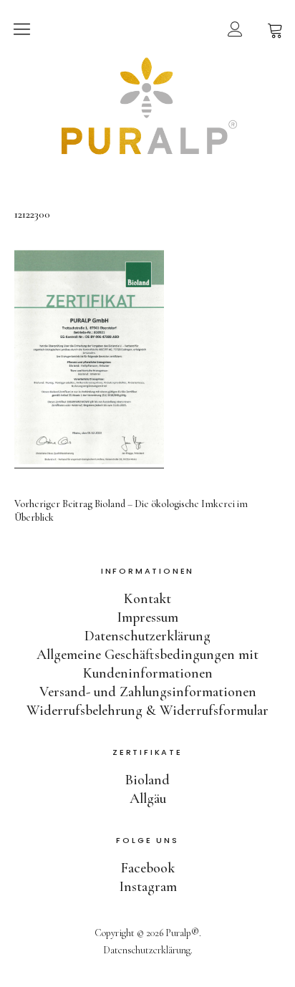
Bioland (147, 780)
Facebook (148, 868)
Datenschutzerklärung (147, 636)
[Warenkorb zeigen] (275, 28)
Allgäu (148, 798)
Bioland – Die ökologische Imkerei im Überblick (131, 511)
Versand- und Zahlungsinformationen (147, 691)
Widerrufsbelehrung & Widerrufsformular (147, 710)
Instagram (148, 886)
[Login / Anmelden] (235, 28)
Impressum (147, 617)
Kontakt (147, 598)
